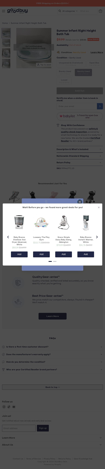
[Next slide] (97, 237)
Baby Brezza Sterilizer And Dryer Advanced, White (19, 241)
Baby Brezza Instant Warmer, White (85, 239)
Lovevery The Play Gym (41, 238)
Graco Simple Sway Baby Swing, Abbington (64, 239)
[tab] (50, 261)
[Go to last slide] (8, 237)
